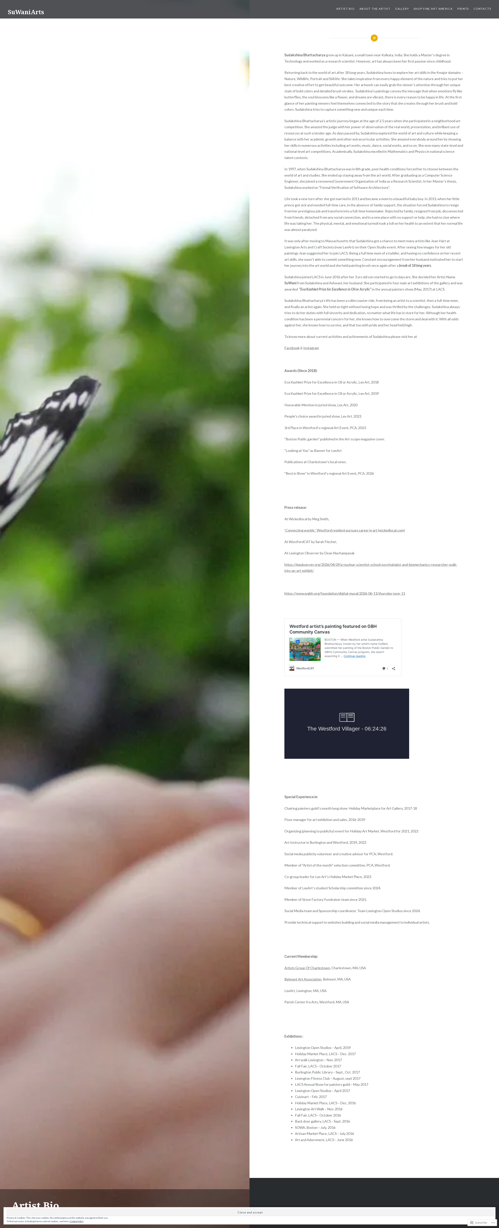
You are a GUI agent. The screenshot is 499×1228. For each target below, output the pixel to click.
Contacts (482, 8)
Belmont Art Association (302, 979)
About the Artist (374, 8)
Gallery (402, 8)
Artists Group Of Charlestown (307, 968)
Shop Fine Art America (433, 8)
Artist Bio (345, 8)
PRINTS (463, 8)
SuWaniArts (26, 12)
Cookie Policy (77, 1221)
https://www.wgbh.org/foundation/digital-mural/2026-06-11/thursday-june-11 (344, 593)
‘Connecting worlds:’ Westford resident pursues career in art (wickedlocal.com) (344, 530)
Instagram (311, 348)
